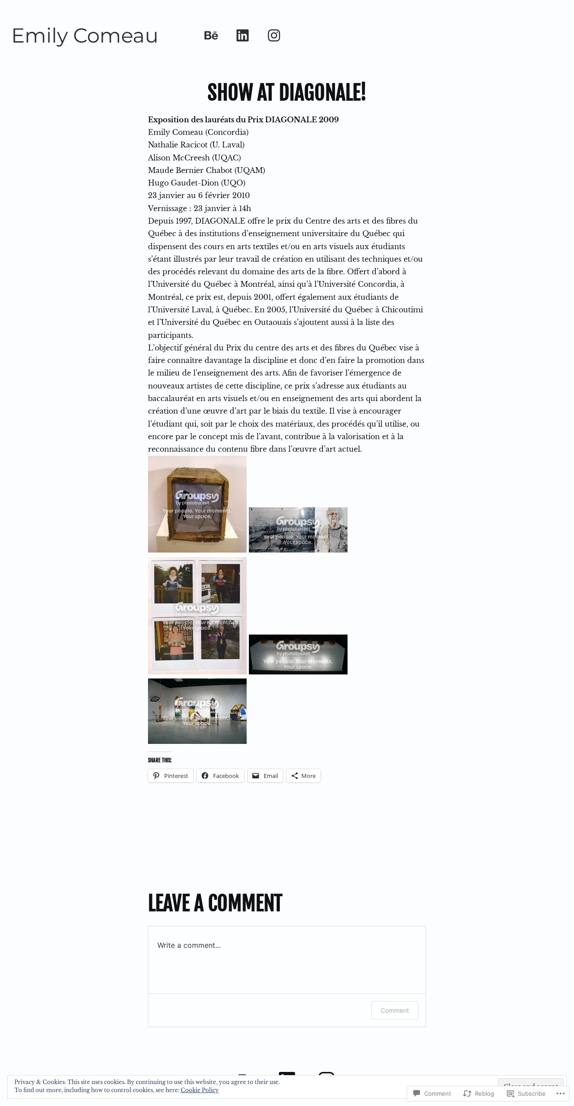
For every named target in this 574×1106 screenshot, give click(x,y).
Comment (395, 1010)
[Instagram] (274, 35)
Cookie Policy (200, 1090)
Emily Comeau (84, 35)
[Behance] (211, 35)
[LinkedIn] (243, 35)
